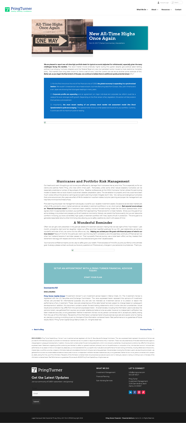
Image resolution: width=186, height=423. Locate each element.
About (153, 10)
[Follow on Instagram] (139, 392)
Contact (178, 10)
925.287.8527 (134, 375)
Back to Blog (38, 329)
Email (34, 388)
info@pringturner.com (137, 372)
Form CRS (68, 418)
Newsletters (120, 43)
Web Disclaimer (47, 418)
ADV (62, 418)
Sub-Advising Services (104, 381)
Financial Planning (102, 376)
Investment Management (105, 372)
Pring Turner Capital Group (54, 296)
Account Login (164, 2)
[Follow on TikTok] (143, 392)
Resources (166, 10)
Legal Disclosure (37, 418)
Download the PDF (51, 288)
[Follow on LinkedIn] (130, 392)
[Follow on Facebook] (134, 392)
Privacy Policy (57, 418)
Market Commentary (107, 43)
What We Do (141, 10)
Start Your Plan (93, 277)
